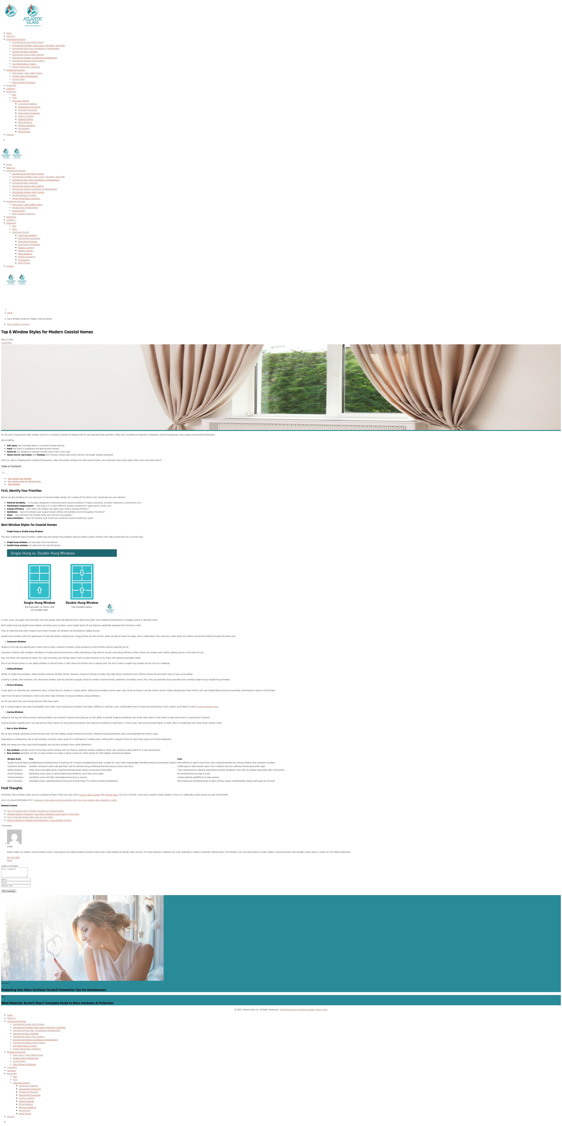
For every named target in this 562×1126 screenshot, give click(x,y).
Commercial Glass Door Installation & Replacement (36, 48)
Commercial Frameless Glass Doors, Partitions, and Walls (38, 45)
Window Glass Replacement (25, 76)
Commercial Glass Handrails (25, 51)
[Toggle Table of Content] (3, 473)
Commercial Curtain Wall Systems (28, 42)
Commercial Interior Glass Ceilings (28, 54)
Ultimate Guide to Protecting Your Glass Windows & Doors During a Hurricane (43, 814)
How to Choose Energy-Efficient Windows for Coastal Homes (35, 811)
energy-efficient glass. (208, 706)
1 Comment (6, 342)
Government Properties (29, 113)
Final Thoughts (14, 484)
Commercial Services (15, 39)
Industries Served (20, 100)
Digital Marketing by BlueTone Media (297, 1009)
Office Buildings (25, 122)
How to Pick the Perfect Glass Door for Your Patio (30, 817)
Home (9, 33)
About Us (10, 36)
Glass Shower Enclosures (23, 82)
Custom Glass (18, 79)
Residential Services (15, 70)
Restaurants (24, 128)
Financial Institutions (27, 110)
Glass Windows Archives (18, 324)
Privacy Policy (321, 1009)
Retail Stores (24, 131)
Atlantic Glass (111, 794)
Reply (9, 860)
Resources (11, 91)
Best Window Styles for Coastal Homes (24, 481)
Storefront (11, 85)
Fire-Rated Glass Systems (24, 63)
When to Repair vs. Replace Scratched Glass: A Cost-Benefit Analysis (39, 820)
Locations (10, 88)
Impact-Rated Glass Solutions (26, 67)
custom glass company (90, 794)
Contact (10, 134)
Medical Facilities (25, 119)
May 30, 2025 (13, 857)
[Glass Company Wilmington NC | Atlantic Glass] (22, 27)
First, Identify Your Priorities (19, 478)
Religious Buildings (26, 125)
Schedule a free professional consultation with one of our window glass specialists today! (75, 800)
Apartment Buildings (27, 103)
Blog (14, 94)
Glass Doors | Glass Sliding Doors (27, 73)
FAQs (14, 97)
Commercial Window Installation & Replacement (34, 57)
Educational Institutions (29, 107)
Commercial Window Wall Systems (28, 60)
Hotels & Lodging (26, 116)
